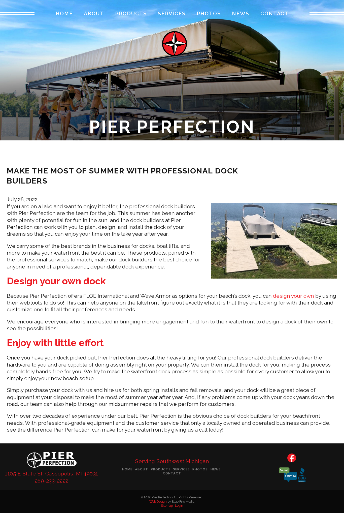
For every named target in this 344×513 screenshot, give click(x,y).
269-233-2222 (51, 480)
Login (179, 505)
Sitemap (167, 505)
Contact (274, 13)
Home (64, 13)
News (240, 13)
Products (131, 13)
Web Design (158, 501)
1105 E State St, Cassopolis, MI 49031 (51, 473)
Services (172, 13)
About (94, 13)
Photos (209, 13)
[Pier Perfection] (52, 468)
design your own (293, 296)
